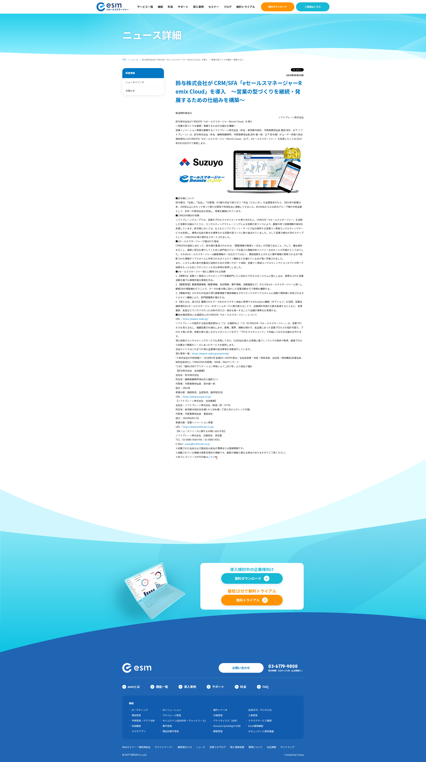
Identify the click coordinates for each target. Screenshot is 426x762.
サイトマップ (287, 747)
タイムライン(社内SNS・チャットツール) (184, 720)
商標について (255, 747)
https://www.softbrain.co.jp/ (198, 426)
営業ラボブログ (218, 747)
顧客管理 (218, 731)
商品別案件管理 (171, 731)
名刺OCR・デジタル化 (260, 710)
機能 (160, 7)
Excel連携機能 (255, 726)
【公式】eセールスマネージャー (113, 6)
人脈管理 (253, 715)
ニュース (200, 747)
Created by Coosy (294, 754)
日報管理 (218, 715)
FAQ (265, 686)
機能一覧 (162, 686)
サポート (183, 7)
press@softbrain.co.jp (197, 444)
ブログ (228, 7)
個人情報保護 (237, 747)
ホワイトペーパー (164, 747)
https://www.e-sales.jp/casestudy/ (210, 353)
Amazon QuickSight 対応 (227, 726)
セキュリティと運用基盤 (261, 731)
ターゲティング (140, 710)
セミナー (213, 7)
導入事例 (198, 7)
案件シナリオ (220, 710)
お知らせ (130, 90)
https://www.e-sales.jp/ (195, 318)
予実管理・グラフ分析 (143, 720)
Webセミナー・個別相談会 (136, 747)
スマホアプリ (139, 731)
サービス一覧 (145, 7)
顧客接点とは (185, 747)
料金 (170, 7)
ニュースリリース (135, 82)
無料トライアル (245, 7)
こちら (211, 457)
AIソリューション (172, 710)
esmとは (134, 686)
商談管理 (136, 715)
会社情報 (271, 747)
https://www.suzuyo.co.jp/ (197, 396)
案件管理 (167, 726)
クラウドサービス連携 (260, 720)
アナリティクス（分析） (226, 720)
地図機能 (136, 726)
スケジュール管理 (172, 715)
